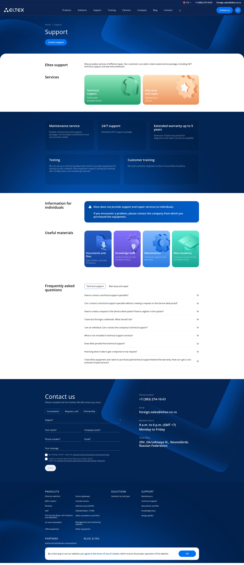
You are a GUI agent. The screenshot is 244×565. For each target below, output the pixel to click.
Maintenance (147, 496)
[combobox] (187, 2)
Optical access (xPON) (84, 506)
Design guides (147, 516)
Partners (126, 10)
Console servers (82, 501)
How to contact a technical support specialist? (106, 295)
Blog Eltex (91, 538)
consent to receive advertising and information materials (81, 460)
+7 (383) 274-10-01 (203, 3)
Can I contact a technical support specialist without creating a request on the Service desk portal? (131, 303)
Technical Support (149, 501)
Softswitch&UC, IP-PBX (84, 511)
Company (142, 10)
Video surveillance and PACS (87, 516)
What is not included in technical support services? (108, 335)
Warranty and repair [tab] (118, 286)
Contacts (168, 10)
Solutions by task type (120, 496)
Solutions (82, 10)
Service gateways (82, 496)
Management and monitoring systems (88, 523)
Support (97, 10)
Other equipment (82, 529)
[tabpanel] (141, 329)
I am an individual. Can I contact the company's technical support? (116, 327)
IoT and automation (53, 522)
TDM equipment (52, 529)
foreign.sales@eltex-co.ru (229, 3)
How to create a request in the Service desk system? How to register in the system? (124, 311)
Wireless (48, 506)
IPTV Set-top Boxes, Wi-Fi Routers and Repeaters (59, 516)
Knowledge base (148, 511)
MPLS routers (50, 501)
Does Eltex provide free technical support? (104, 343)
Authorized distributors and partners (61, 543)
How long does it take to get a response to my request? (110, 351)
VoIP (47, 511)
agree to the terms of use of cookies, (102, 553)
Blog (155, 10)
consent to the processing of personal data (91, 454)
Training (112, 10)
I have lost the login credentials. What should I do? (108, 319)
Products (66, 10)
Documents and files (150, 506)
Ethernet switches (52, 496)
